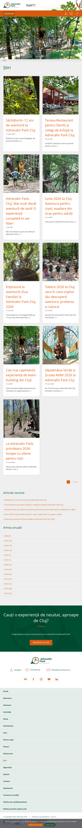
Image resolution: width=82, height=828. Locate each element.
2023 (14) (8, 550)
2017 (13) (8, 579)
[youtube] (49, 679)
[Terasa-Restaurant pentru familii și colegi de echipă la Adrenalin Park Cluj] (60, 95)
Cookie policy (49, 825)
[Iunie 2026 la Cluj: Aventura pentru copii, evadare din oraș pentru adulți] (60, 173)
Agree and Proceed (35, 825)
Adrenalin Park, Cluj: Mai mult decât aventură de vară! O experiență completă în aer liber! (40, 509)
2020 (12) (8, 565)
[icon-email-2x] (47, 670)
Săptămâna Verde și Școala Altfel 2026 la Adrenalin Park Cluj (60, 375)
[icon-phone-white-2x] (71, 13)
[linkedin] (56, 679)
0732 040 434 (35, 670)
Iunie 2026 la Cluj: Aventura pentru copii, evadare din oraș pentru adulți (33, 514)
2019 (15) (8, 569)
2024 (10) (8, 545)
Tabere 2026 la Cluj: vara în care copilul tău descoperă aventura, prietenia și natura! (60, 297)
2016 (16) (8, 584)
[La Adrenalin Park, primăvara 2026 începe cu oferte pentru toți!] (21, 418)
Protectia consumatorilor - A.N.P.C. (44, 817)
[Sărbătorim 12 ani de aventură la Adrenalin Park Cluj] (21, 95)
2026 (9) (7, 536)
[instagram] (41, 679)
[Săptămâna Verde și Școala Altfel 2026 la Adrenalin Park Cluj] (60, 345)
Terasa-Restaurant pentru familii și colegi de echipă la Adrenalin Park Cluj (33, 505)
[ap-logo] (11, 3)
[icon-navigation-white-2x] (66, 13)
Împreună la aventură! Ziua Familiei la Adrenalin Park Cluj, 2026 (21, 297)
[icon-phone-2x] (26, 670)
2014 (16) (8, 593)
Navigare (17, 670)
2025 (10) (8, 541)
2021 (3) (7, 560)
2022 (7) (7, 555)
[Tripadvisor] (25, 679)
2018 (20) (8, 574)
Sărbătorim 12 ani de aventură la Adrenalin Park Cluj (20, 125)
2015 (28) (8, 588)
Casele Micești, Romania (36, 5)
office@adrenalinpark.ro (61, 670)
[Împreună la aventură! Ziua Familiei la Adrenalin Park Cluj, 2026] (21, 262)
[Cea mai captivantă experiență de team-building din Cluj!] (21, 345)
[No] (79, 823)
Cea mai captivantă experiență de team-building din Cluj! (21, 375)
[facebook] (33, 679)
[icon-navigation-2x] (11, 670)
